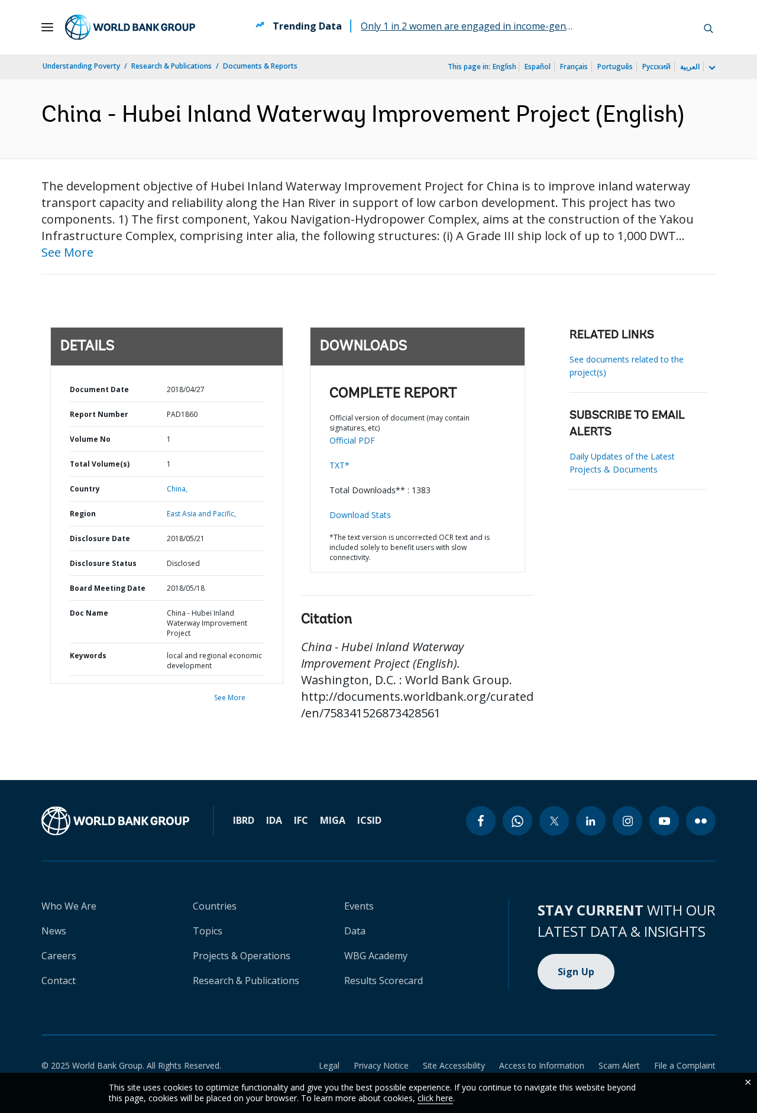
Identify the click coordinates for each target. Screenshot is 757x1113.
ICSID (369, 820)
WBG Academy (375, 955)
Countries (215, 906)
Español (538, 67)
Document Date (99, 389)
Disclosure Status (103, 563)
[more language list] (711, 68)
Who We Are (68, 906)
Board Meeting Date (107, 588)
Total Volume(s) (100, 464)
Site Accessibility (454, 1065)
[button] (708, 27)
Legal (329, 1065)
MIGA (332, 820)
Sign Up (576, 971)
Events (359, 906)
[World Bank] (115, 821)
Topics (207, 930)
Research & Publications (171, 66)
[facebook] (481, 821)
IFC (301, 820)
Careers (58, 955)
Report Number (99, 414)
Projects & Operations (241, 955)
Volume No (90, 439)
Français (574, 67)
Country (85, 489)
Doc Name (89, 613)
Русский (656, 67)
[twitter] (554, 821)
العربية (690, 67)
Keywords (88, 656)
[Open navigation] (47, 27)
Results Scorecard (383, 980)
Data (354, 930)
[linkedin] (591, 821)
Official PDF (352, 440)
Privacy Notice (381, 1065)
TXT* (339, 465)
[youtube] (664, 821)
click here (435, 1098)
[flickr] (701, 821)
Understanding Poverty (81, 66)
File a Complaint (685, 1065)
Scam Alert (619, 1065)
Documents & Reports (260, 66)
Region (83, 514)
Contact (58, 980)
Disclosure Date (100, 538)
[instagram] (627, 821)
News (53, 930)
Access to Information (541, 1065)
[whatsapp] (517, 821)
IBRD (243, 820)
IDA (274, 820)
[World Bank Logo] (130, 27)
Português (615, 67)
